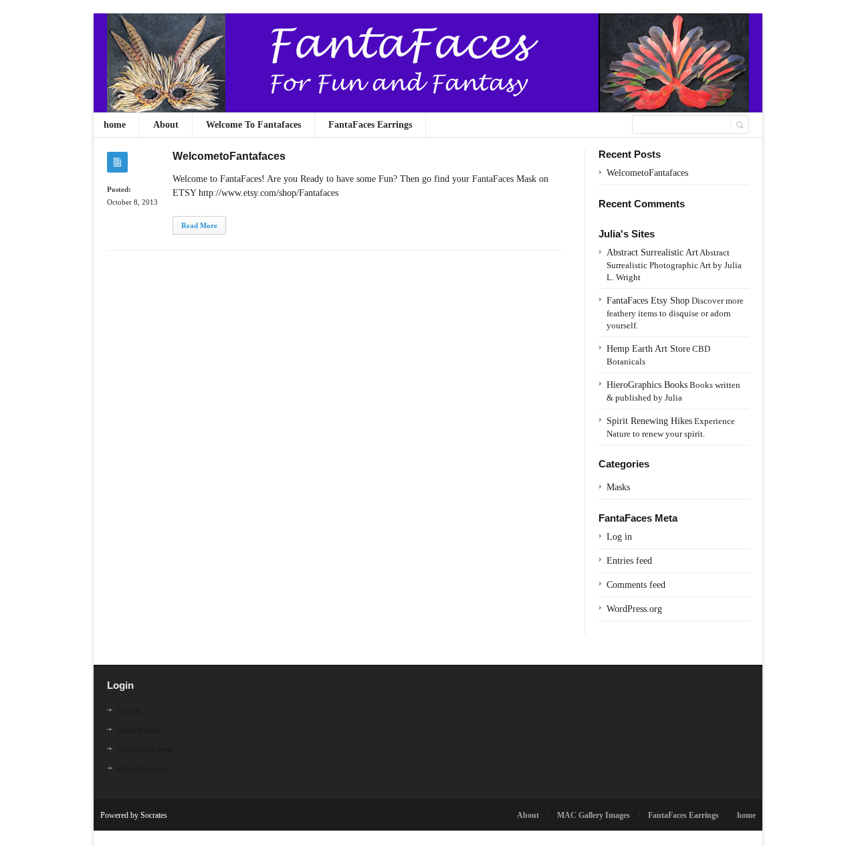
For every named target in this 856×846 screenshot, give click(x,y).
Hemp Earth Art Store (648, 349)
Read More (199, 225)
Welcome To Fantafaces (253, 125)
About (166, 125)
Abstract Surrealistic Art (652, 252)
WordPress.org (634, 609)
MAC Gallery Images (593, 815)
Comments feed (636, 585)
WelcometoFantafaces (229, 156)
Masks (618, 487)
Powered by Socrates (133, 815)
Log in (619, 537)
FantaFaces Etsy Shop (648, 301)
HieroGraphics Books (647, 385)
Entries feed (629, 561)
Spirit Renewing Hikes (649, 421)
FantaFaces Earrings (370, 125)
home (115, 125)
